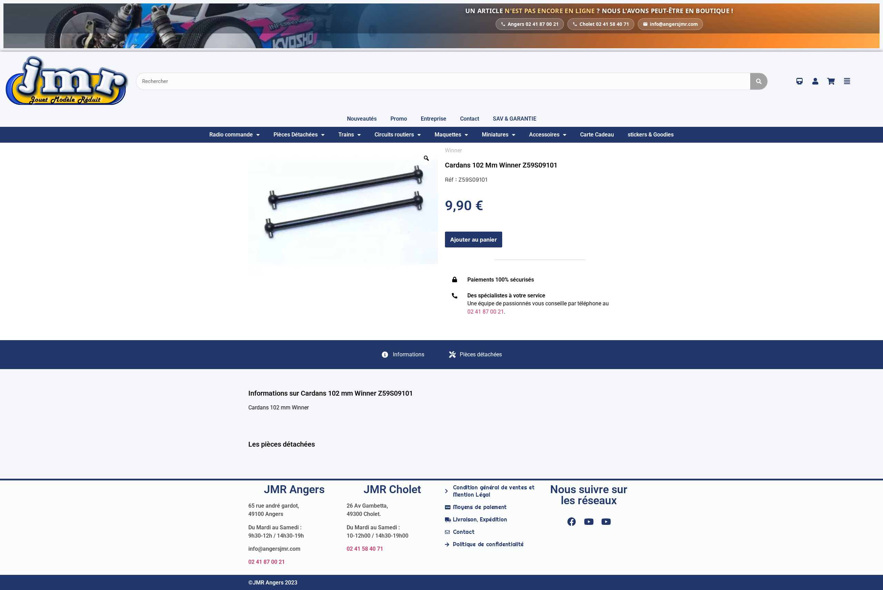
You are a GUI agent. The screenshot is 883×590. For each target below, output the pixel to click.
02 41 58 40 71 (365, 549)
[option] (343, 211)
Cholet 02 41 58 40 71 (604, 24)
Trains (346, 134)
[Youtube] (588, 521)
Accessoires (544, 134)
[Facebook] (571, 521)
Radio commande (231, 134)
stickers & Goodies (651, 134)
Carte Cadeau (597, 134)
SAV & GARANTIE (514, 118)
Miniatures (495, 134)
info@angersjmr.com (674, 24)
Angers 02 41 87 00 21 (533, 24)
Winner (453, 150)
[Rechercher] (758, 81)
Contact (469, 118)
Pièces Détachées (296, 134)
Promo (398, 118)
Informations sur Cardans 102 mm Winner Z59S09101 (330, 393)
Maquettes (448, 134)
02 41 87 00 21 (266, 562)
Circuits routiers (394, 134)
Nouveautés (362, 118)
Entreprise (433, 118)
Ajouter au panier (473, 239)
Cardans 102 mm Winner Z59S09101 (501, 165)
